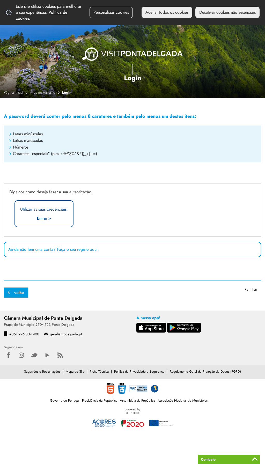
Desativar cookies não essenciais (227, 12)
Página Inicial (13, 92)
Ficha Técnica (99, 371)
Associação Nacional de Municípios (183, 400)
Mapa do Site (75, 371)
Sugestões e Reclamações (42, 371)
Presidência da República (99, 400)
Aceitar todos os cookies (166, 12)
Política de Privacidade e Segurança (139, 371)
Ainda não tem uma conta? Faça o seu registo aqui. (53, 249)
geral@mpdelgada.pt (66, 334)
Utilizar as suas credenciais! (44, 213)
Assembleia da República (137, 400)
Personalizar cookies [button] (111, 12)
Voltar (19, 293)
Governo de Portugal (64, 400)
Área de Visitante (42, 92)
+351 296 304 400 (24, 334)
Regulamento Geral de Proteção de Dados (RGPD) (205, 371)
